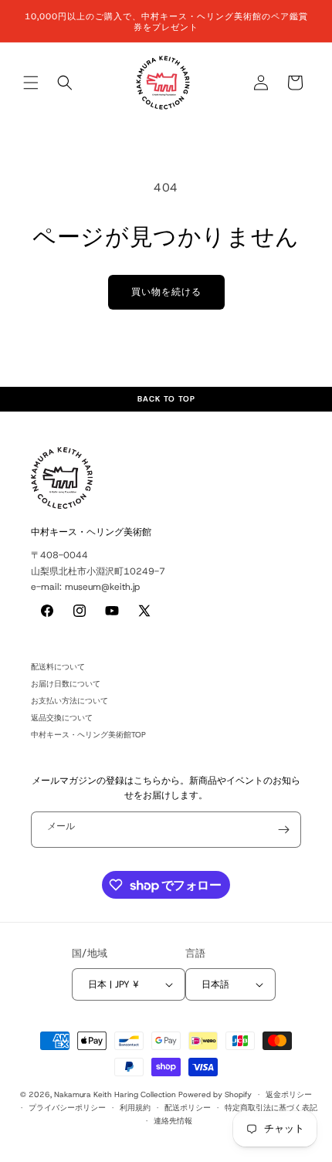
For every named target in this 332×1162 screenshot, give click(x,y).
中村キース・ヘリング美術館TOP (88, 735)
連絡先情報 (173, 1121)
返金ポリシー (289, 1094)
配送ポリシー (187, 1108)
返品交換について (62, 718)
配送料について (58, 667)
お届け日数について (65, 684)
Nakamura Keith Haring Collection (115, 1094)
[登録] (283, 829)
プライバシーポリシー (67, 1108)
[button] (31, 83)
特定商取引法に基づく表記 (271, 1108)
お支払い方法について (69, 701)
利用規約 (135, 1108)
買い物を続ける (166, 292)
